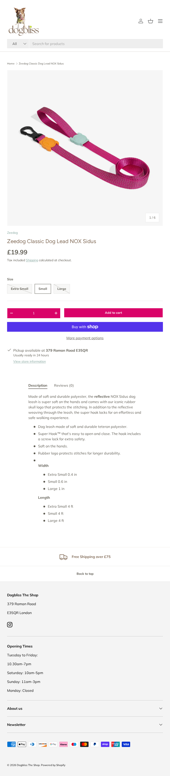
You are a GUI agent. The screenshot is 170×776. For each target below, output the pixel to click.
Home (11, 63)
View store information (29, 361)
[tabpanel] (85, 458)
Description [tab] (37, 385)
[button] (150, 21)
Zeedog (12, 233)
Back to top (85, 574)
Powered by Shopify (53, 765)
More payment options (85, 338)
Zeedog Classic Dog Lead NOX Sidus (41, 63)
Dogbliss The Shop (28, 765)
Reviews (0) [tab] (64, 385)
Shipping (32, 260)
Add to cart (113, 313)
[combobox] (85, 43)
